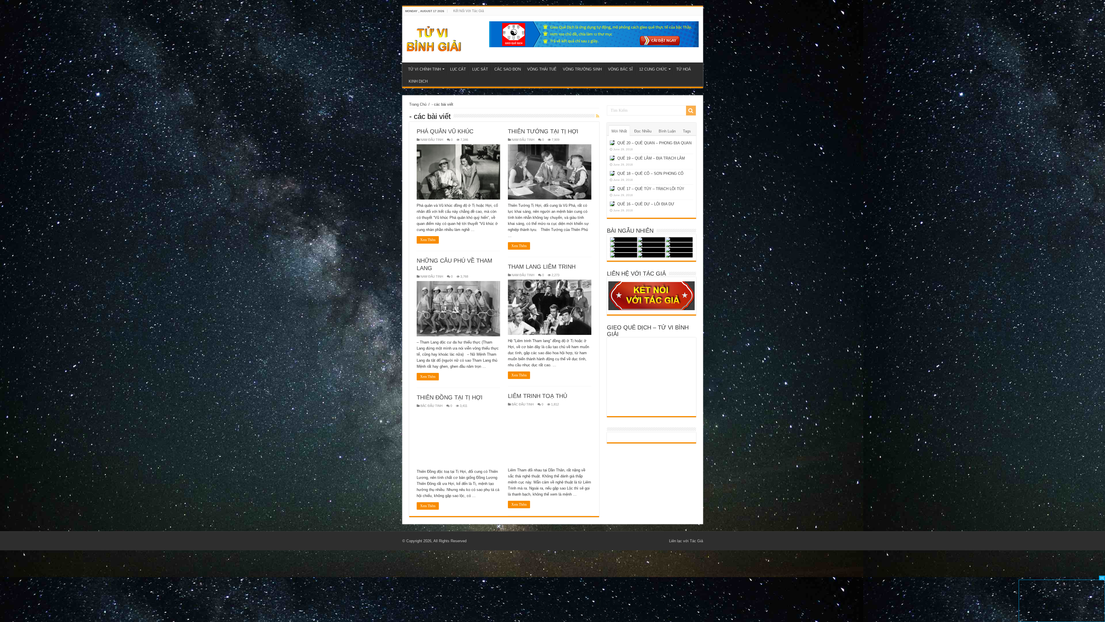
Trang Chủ (417, 104)
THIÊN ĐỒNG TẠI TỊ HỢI (450, 397)
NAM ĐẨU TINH (431, 139)
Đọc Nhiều (642, 131)
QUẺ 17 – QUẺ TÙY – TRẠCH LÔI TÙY (650, 189)
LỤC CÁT (458, 69)
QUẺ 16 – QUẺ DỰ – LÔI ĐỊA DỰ (645, 204)
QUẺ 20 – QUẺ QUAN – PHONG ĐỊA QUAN (654, 143)
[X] (1102, 578)
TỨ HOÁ (683, 69)
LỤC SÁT (480, 69)
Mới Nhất (619, 131)
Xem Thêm (427, 240)
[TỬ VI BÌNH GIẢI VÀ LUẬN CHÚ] (434, 38)
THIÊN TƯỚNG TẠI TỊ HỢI (543, 131)
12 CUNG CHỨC (653, 69)
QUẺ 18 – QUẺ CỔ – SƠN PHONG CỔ (650, 173)
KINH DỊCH (418, 81)
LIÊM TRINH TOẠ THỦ (537, 396)
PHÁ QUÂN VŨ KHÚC (445, 131)
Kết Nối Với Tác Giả (468, 11)
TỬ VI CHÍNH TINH (424, 69)
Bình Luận (667, 131)
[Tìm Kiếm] (691, 110)
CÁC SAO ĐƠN (507, 69)
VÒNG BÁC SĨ (620, 69)
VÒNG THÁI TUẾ (542, 69)
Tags (687, 131)
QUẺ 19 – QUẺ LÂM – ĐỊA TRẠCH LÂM (651, 158)
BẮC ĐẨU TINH (523, 404)
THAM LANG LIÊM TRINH (542, 266)
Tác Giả (696, 541)
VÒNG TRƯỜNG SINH (582, 69)
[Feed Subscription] (597, 116)
